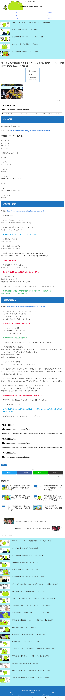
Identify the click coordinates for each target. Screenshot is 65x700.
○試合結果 (31, 74)
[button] (55, 472)
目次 (30, 71)
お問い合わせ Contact (48, 695)
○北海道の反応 (32, 79)
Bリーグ (4, 464)
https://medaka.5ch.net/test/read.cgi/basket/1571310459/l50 (26, 307)
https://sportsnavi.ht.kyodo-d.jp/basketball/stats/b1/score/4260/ (30, 131)
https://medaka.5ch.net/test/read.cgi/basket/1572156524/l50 (26, 211)
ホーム (11, 692)
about (32, 692)
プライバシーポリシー (16, 695)
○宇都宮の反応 (32, 77)
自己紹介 (53, 692)
